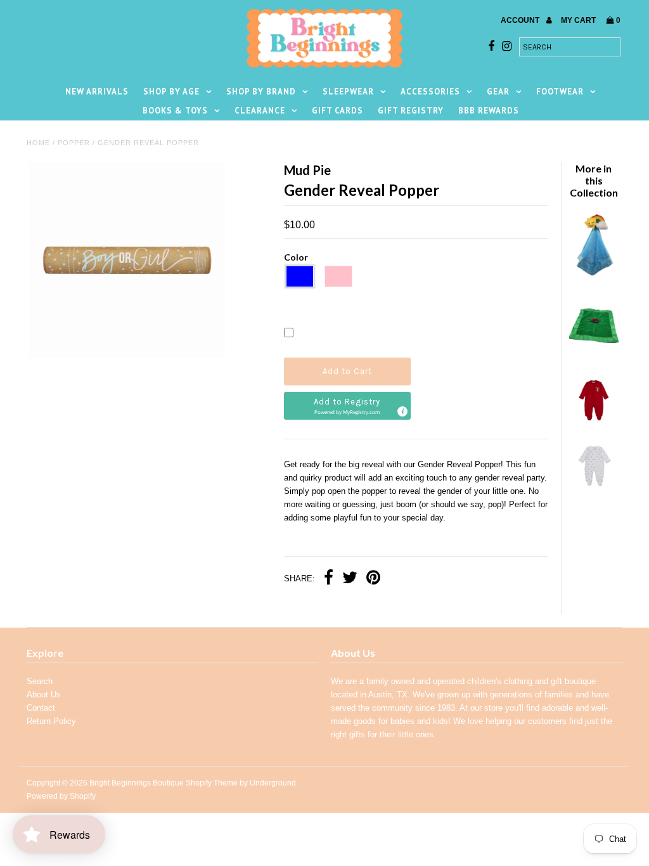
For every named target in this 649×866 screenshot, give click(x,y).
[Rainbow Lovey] (593, 273)
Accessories (430, 91)
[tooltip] (402, 411)
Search (40, 681)
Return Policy (51, 721)
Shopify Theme (212, 783)
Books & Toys (175, 110)
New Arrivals (97, 91)
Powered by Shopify (61, 796)
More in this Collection (594, 180)
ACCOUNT (521, 20)
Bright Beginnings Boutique (136, 783)
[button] (347, 406)
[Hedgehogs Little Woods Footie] (593, 487)
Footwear (560, 91)
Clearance (260, 110)
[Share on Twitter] (349, 579)
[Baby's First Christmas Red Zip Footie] (593, 421)
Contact (41, 708)
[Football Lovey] (593, 355)
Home (38, 142)
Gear (498, 91)
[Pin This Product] (373, 579)
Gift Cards (337, 110)
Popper (74, 142)
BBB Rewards (488, 110)
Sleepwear (348, 91)
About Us (44, 694)
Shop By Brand (261, 91)
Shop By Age (171, 91)
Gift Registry (411, 110)
